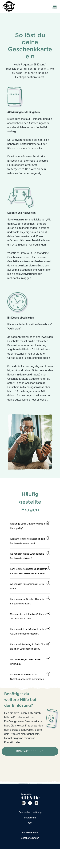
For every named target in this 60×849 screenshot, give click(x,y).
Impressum (30, 817)
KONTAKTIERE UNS (30, 751)
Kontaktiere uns (30, 832)
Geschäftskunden (30, 837)
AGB (30, 823)
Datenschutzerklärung (30, 812)
